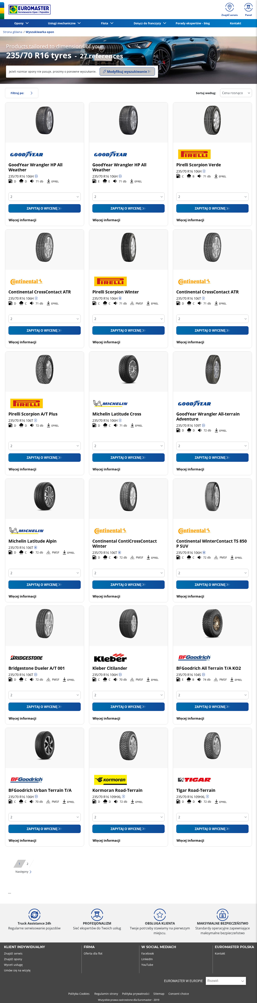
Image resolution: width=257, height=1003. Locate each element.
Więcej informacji (22, 220)
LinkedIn (147, 959)
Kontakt (220, 953)
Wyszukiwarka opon (40, 32)
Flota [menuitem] (105, 23)
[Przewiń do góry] (246, 994)
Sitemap (158, 994)
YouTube (147, 965)
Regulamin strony (106, 994)
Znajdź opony (13, 959)
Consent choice (178, 994)
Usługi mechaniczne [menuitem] (62, 23)
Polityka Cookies (79, 994)
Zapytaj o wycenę (42, 208)
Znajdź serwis (13, 953)
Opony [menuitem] (19, 23)
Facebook (147, 953)
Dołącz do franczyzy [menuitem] (148, 23)
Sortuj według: (206, 93)
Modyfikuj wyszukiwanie (127, 71)
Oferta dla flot (93, 953)
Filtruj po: (17, 93)
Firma (89, 947)
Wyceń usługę (13, 965)
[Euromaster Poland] (28, 9)
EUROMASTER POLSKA (234, 947)
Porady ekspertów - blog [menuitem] (193, 23)
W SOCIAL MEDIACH (158, 947)
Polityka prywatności (135, 994)
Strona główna (12, 32)
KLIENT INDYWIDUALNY (24, 947)
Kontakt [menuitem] (235, 23)
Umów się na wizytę (17, 970)
